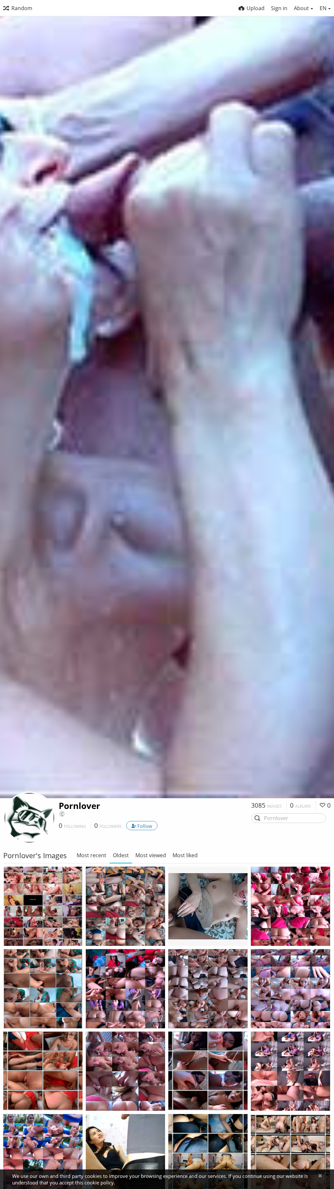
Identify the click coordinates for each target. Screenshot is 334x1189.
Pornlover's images (36, 940)
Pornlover (79, 806)
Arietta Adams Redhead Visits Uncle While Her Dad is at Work (201, 1014)
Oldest (121, 855)
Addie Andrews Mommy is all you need (36, 1014)
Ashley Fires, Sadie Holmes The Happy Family (283, 1096)
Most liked (185, 855)
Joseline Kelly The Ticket (118, 931)
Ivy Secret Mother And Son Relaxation (283, 931)
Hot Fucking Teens (29, 931)
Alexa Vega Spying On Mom (118, 1096)
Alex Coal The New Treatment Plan (118, 1014)
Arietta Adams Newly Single (283, 1014)
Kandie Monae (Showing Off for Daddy (201, 1096)
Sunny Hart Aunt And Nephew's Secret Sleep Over (36, 1096)
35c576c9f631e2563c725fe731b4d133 (201, 931)
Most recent (91, 855)
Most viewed (150, 855)
